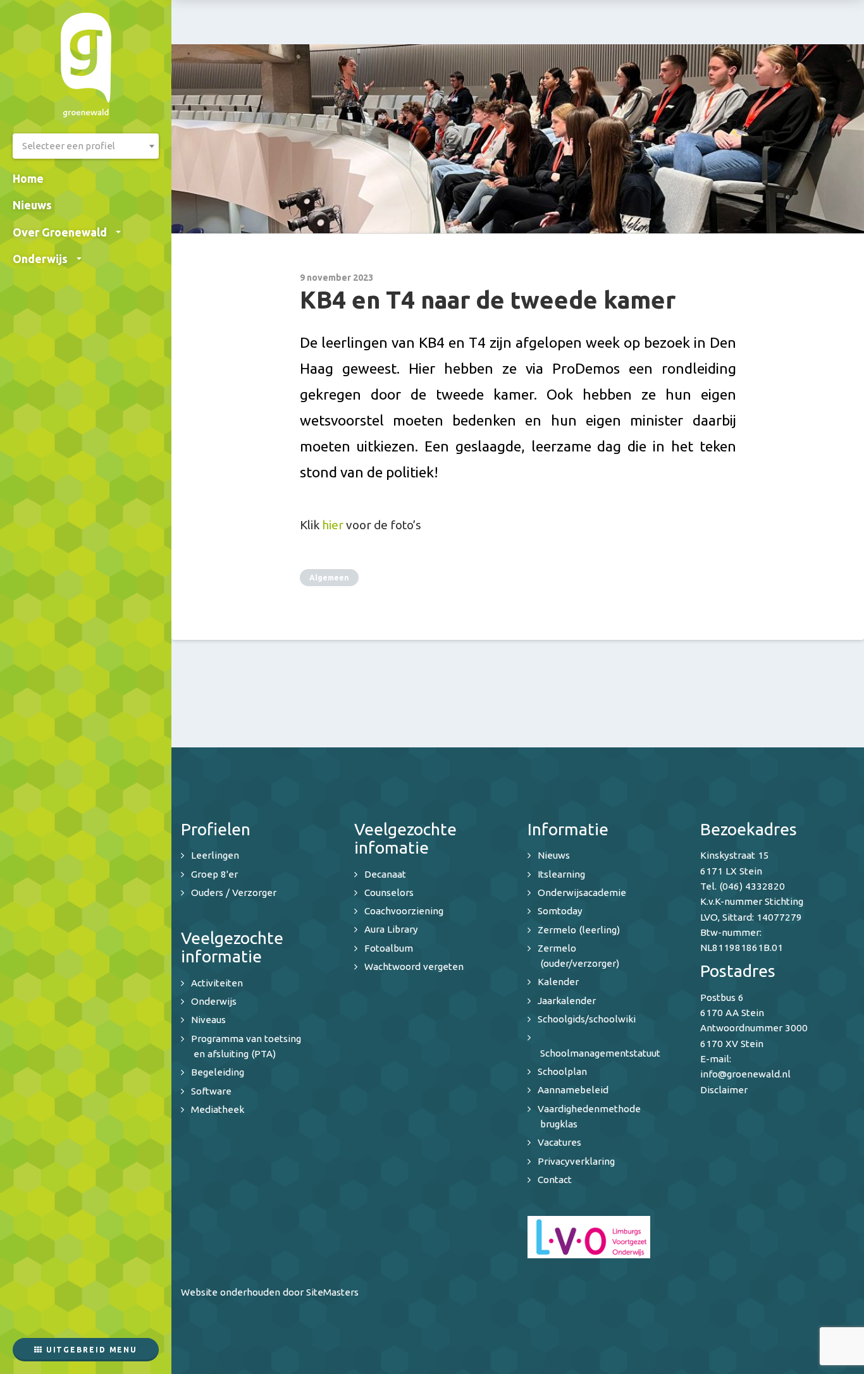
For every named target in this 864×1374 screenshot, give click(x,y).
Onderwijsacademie (582, 892)
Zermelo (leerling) (579, 929)
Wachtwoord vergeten (414, 966)
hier (332, 525)
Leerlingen (215, 855)
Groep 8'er (214, 874)
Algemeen (329, 578)
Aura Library (391, 929)
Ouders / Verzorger (233, 892)
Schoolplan (562, 1071)
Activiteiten (217, 983)
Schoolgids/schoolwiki (587, 1019)
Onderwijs (40, 258)
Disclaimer (724, 1089)
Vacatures (559, 1142)
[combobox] (86, 146)
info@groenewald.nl (745, 1074)
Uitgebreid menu (90, 1350)
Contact (555, 1179)
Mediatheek (217, 1109)
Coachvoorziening (403, 910)
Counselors (389, 892)
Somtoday (560, 910)
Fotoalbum (388, 948)
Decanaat (385, 874)
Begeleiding (217, 1072)
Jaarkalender (567, 1000)
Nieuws (32, 205)
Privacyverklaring (576, 1161)
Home (28, 178)
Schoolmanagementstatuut (600, 1053)
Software (211, 1091)
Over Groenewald (60, 232)
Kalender (558, 981)
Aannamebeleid (573, 1089)
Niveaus (208, 1019)
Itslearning (561, 874)
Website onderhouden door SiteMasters (270, 1292)
